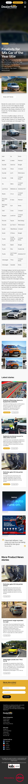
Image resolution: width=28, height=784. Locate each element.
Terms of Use (6, 735)
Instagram (7, 749)
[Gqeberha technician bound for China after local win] (14, 425)
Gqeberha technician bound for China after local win (13, 436)
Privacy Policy (6, 734)
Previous (2, 146)
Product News (5, 43)
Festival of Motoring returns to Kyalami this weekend (13, 401)
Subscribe (6, 696)
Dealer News (6, 448)
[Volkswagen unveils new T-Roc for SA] (14, 649)
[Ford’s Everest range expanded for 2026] (14, 610)
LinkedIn (7, 747)
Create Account (18, 2)
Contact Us (5, 729)
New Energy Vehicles (8, 723)
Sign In (8, 2)
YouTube (7, 745)
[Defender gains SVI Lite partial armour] (14, 461)
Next (26, 146)
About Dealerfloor (7, 730)
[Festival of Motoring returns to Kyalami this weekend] (14, 389)
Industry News (7, 412)
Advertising (5, 732)
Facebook (7, 741)
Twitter (7, 743)
